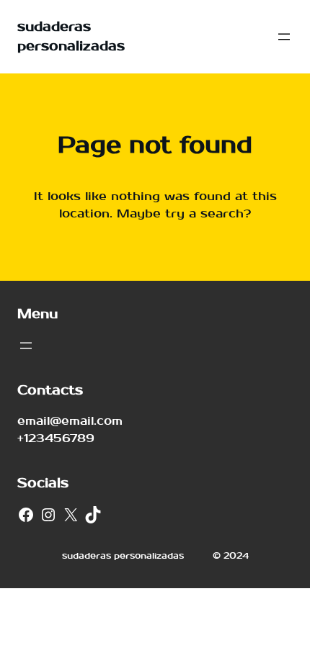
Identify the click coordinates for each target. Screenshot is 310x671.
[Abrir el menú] (284, 36)
